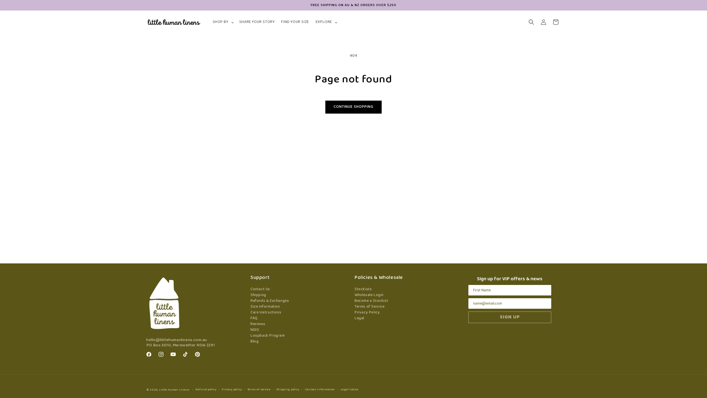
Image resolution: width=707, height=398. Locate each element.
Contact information (320, 389)
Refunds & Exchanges (269, 301)
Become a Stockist (371, 301)
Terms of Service (370, 307)
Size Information (265, 307)
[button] (222, 22)
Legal (359, 318)
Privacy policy (232, 389)
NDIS (254, 330)
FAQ (254, 318)
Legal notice (349, 389)
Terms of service (259, 389)
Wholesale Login (369, 295)
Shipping (258, 295)
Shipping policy (288, 389)
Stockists (363, 289)
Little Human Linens (174, 389)
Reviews (257, 324)
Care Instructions (265, 312)
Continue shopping (353, 107)
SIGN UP (510, 317)
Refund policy (206, 389)
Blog (254, 341)
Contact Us (260, 289)
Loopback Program (267, 336)
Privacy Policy (367, 312)
